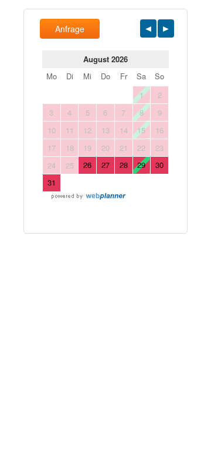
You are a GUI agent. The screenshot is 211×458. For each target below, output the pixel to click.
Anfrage (69, 29)
